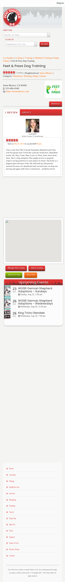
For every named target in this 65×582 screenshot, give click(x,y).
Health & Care (14, 487)
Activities (12, 475)
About (26, 112)
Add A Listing (37, 268)
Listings (19, 58)
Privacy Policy (14, 549)
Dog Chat (31, 274)
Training (28, 58)
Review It (55, 103)
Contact (12, 556)
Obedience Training (42, 58)
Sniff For (7, 30)
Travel (11, 512)
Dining (11, 481)
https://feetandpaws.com (17, 91)
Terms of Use (14, 543)
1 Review (11, 112)
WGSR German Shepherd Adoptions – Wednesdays (35, 302)
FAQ (11, 531)
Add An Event (14, 274)
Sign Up (12, 524)
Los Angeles (8, 58)
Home (11, 468)
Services (12, 493)
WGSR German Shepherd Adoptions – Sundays (35, 289)
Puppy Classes (39, 76)
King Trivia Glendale (31, 313)
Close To (9, 39)
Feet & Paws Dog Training (24, 66)
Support (12, 537)
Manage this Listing (16, 268)
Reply (39, 144)
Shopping (12, 500)
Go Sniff (44, 44)
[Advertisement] (20, 182)
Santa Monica (46, 73)
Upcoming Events (33, 282)
